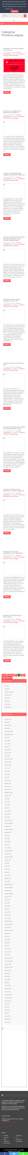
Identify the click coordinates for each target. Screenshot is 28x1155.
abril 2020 (7, 909)
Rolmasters (7, 704)
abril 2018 (7, 982)
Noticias (5, 55)
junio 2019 (7, 939)
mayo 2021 (7, 869)
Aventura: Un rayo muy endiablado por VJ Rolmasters (13, 552)
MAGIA (5, 1139)
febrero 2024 (8, 783)
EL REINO (6, 1135)
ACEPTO (14, 11)
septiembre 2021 (9, 857)
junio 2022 (7, 838)
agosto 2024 (8, 765)
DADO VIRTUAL (7, 1143)
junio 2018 (7, 976)
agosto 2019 (8, 933)
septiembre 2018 (9, 967)
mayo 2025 (7, 743)
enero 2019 (7, 955)
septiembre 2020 (9, 893)
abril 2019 (7, 945)
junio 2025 (7, 740)
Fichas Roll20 (8, 707)
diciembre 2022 (8, 820)
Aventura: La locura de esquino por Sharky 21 (13, 49)
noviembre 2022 (9, 823)
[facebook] (4, 1125)
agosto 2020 (8, 896)
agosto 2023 (8, 795)
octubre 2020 (8, 890)
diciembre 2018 (8, 958)
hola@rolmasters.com (8, 1122)
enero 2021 (7, 881)
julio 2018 (7, 973)
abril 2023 (7, 808)
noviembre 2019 (9, 924)
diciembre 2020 (8, 884)
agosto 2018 (8, 970)
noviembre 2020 (9, 887)
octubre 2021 (8, 854)
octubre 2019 (8, 927)
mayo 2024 (7, 774)
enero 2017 (7, 1022)
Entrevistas (7, 698)
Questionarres (8, 695)
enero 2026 (7, 728)
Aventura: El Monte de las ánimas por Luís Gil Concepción (13, 490)
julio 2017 (7, 1004)
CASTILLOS (6, 1137)
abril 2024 (7, 777)
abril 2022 (7, 844)
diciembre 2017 (8, 994)
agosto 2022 (8, 832)
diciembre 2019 (8, 921)
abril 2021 (7, 872)
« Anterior (11, 675)
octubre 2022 (8, 826)
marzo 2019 (8, 948)
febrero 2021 (8, 878)
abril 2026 (7, 722)
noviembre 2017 (9, 997)
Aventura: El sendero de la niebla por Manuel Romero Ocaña (14, 427)
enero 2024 (7, 786)
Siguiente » (8, 678)
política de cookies (18, 9)
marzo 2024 (8, 780)
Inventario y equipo (9, 692)
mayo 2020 (7, 906)
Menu (2, 23)
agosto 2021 (8, 860)
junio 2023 (7, 801)
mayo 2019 (7, 942)
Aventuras (22, 54)
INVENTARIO (19, 1139)
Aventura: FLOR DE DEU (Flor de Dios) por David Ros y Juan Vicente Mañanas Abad (14, 238)
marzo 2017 (8, 1016)
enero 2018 (7, 991)
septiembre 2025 (9, 734)
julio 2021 (7, 863)
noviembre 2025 (9, 731)
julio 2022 (7, 835)
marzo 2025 (8, 749)
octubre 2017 (8, 1001)
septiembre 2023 (9, 792)
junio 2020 (7, 903)
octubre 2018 (8, 964)
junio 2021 (7, 866)
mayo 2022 (7, 841)
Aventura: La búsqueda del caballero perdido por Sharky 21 (14, 174)
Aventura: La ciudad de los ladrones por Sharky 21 (12, 111)
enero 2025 (7, 756)
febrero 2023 (8, 814)
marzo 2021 (8, 875)
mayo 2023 (7, 805)
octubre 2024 (8, 762)
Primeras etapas (13, 55)
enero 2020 (7, 918)
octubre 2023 (8, 789)
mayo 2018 (7, 979)
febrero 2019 (8, 952)
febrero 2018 (8, 988)
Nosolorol (7, 701)
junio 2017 (7, 1007)
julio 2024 (7, 768)
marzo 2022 (8, 847)
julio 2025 (7, 737)
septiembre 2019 (9, 930)
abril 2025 (7, 746)
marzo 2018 (8, 985)
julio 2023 (7, 798)
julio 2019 (7, 936)
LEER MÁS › (7, 92)
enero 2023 (7, 817)
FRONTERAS (19, 1135)
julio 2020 (7, 899)
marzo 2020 (8, 912)
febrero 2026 (8, 725)
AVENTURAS (6, 1141)
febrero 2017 (8, 1019)
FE (16, 1137)
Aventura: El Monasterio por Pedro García (12, 616)
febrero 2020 (8, 915)
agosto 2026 (8, 719)
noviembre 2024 (9, 759)
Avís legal (17, 1151)
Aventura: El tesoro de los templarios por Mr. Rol (11, 300)
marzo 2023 (8, 811)
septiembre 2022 (9, 829)
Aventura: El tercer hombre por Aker (13, 364)
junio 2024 (7, 771)
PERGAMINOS (19, 1141)
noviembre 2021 (9, 850)
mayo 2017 (7, 1010)
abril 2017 (7, 1013)
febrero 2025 (8, 752)
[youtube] (6, 1125)
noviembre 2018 (9, 961)
